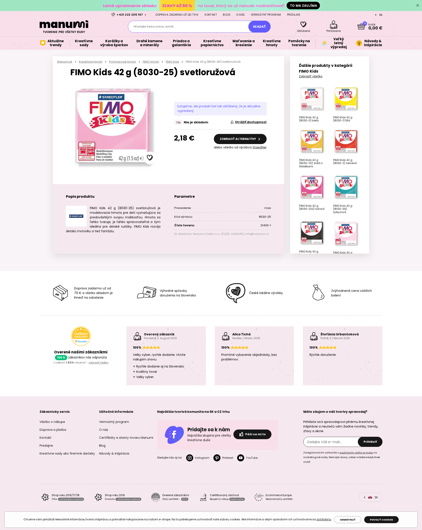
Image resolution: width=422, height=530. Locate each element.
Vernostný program (266, 14)
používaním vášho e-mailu (356, 452)
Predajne (293, 14)
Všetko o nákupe (52, 422)
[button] (150, 158)
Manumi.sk (64, 62)
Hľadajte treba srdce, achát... (154, 26)
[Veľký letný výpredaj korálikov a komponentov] (211, 5)
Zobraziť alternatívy (238, 139)
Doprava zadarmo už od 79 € (177, 14)
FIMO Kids (172, 62)
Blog (226, 14)
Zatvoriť (417, 5)
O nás (240, 14)
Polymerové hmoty (122, 62)
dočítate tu (323, 519)
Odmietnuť (348, 519)
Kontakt (211, 14)
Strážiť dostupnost (251, 122)
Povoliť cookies (381, 519)
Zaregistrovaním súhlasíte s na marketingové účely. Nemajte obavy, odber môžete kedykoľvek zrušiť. (341, 457)
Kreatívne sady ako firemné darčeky (67, 453)
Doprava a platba (53, 430)
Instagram (202, 458)
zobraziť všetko (98, 362)
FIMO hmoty (151, 62)
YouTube (252, 458)
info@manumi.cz (257, 234)
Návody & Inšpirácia (114, 453)
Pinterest (227, 458)
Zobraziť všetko (310, 76)
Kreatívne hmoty (90, 62)
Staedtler (260, 147)
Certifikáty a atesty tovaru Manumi (126, 437)
